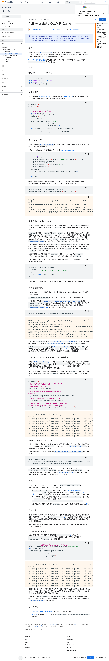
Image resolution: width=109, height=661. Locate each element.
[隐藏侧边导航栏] (20, 658)
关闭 (94, 19)
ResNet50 (35, 614)
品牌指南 (69, 647)
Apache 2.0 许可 (78, 624)
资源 (42, 2)
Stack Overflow (71, 645)
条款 (26, 657)
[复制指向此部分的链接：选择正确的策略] (44, 288)
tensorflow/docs (80, 38)
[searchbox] (11, 16)
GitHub (100, 2)
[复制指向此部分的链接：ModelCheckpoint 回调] (48, 532)
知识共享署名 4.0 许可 (51, 624)
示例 (87, 504)
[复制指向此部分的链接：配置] (34, 69)
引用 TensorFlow (71, 650)
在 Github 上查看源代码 (56, 29)
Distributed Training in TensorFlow (42, 611)
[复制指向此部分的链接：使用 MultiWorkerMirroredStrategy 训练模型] (71, 358)
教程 (3, 11)
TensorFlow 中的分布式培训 (36, 60)
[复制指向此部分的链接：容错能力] (38, 511)
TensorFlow (31, 19)
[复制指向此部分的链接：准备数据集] (40, 92)
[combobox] (73, 2)
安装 (21, 2)
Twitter (27, 645)
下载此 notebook (74, 29)
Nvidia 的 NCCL (66, 349)
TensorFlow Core (8, 7)
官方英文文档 (43, 38)
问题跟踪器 (70, 639)
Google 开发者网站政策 (36, 626)
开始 (102, 19)
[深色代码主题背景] (85, 76)
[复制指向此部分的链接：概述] (34, 48)
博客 (26, 639)
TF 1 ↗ (14, 11)
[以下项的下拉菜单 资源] (45, 2)
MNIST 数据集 (68, 97)
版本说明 (69, 642)
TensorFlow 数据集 (44, 97)
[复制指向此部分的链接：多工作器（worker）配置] (53, 221)
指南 (8, 11)
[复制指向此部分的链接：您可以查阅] (40, 607)
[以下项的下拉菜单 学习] (30, 2)
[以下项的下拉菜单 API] (37, 2)
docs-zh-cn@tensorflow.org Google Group (65, 40)
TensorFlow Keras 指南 (67, 150)
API (34, 2)
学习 (26, 2)
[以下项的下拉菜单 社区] (53, 2)
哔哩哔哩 (27, 647)
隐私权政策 (32, 657)
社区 (50, 2)
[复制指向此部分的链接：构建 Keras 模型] (44, 140)
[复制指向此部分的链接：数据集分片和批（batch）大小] (53, 441)
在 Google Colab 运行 (38, 29)
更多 (58, 2)
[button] (10, 33)
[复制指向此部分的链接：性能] (34, 481)
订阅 (90, 657)
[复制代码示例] (88, 76)
